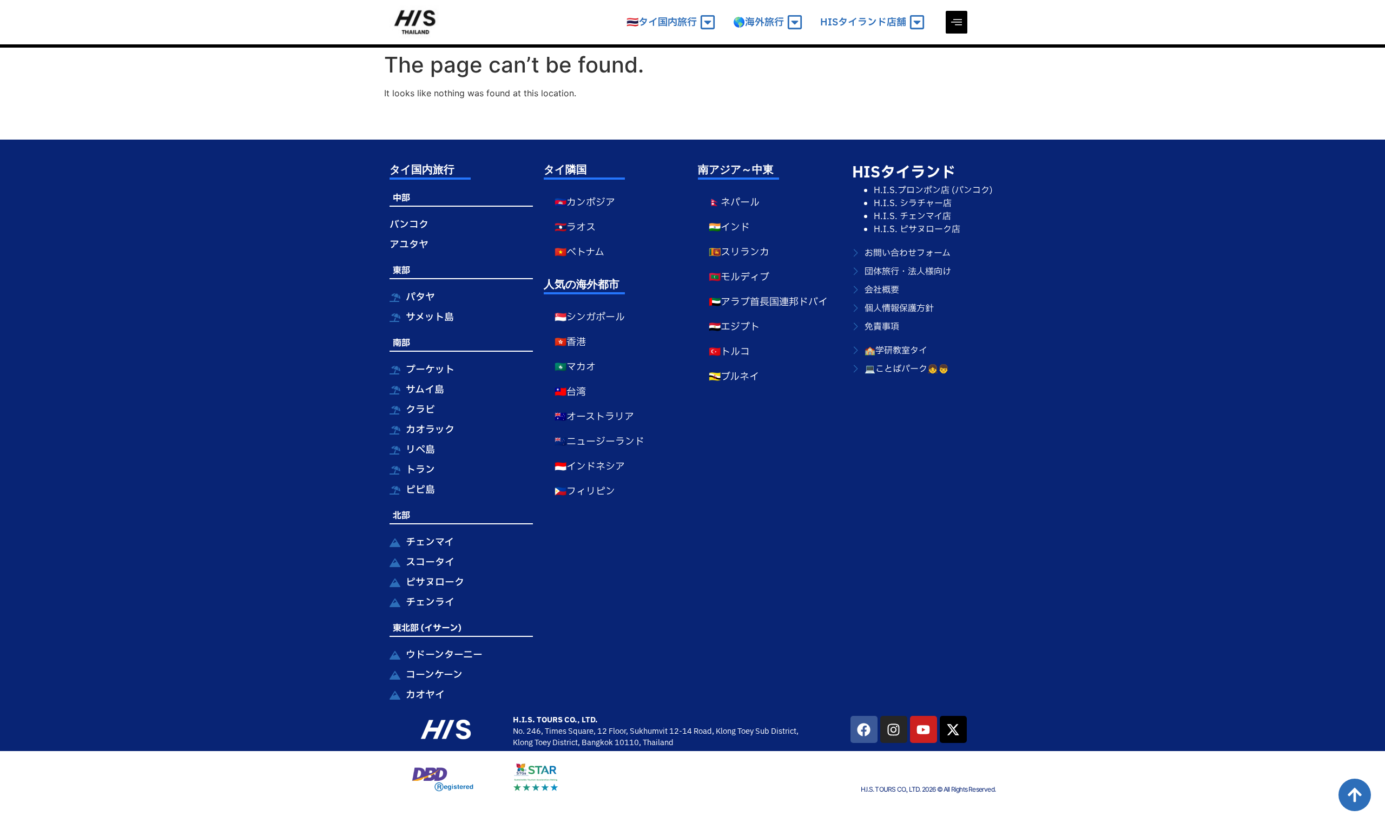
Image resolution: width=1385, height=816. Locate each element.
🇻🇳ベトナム (579, 252)
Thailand (658, 742)
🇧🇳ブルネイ (734, 377)
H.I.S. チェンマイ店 (912, 216)
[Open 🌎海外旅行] (795, 22)
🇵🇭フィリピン (585, 491)
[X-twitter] (953, 729)
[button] (956, 22)
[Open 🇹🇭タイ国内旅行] (708, 22)
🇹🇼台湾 (570, 392)
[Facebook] (864, 729)
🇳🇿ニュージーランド (599, 442)
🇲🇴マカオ (575, 367)
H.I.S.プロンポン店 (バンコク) (933, 190)
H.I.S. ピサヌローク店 (917, 229)
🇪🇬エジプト (734, 327)
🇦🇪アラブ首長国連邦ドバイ (768, 302)
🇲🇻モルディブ (739, 277)
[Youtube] (923, 729)
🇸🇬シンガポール (590, 317)
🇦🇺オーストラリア (594, 417)
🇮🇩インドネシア (590, 466)
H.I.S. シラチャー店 (913, 203)
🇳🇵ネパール (734, 202)
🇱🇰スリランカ (739, 252)
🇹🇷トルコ (729, 352)
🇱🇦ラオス (575, 227)
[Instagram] (893, 729)
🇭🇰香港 (570, 342)
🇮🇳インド (729, 227)
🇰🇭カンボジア (585, 202)
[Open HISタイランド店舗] (917, 22)
